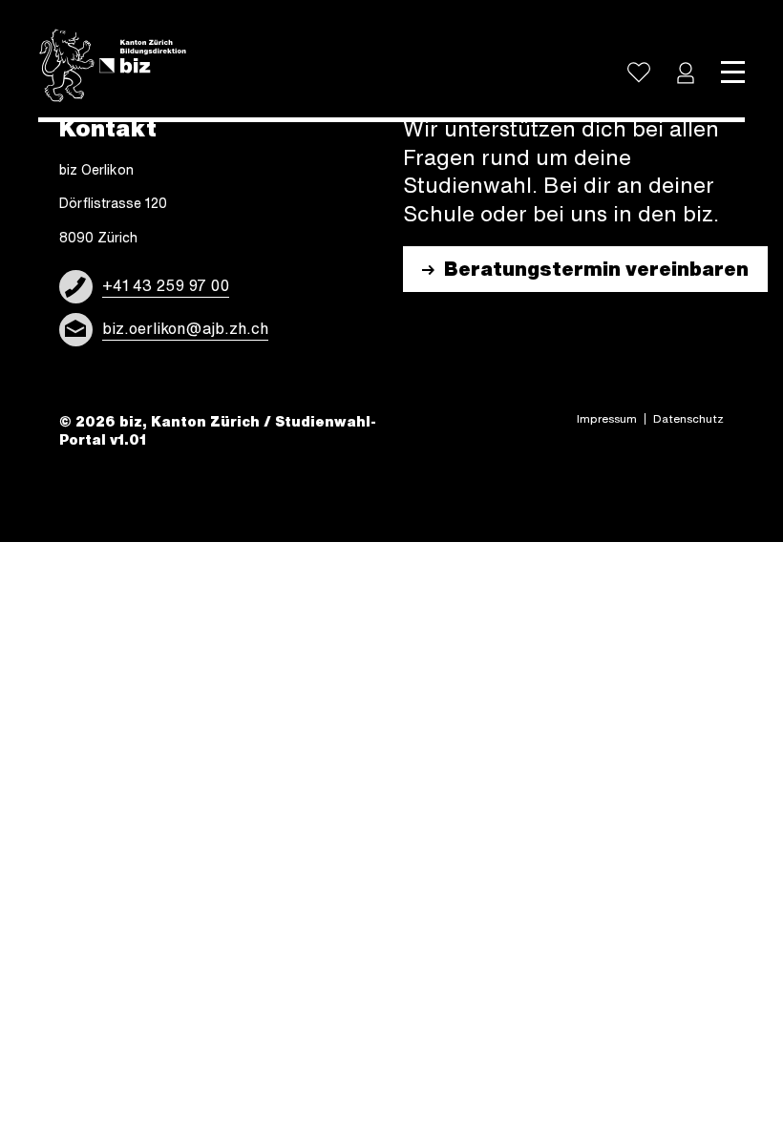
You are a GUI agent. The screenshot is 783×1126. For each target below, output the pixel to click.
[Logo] (112, 66)
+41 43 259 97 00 (165, 285)
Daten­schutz (688, 419)
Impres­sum (607, 419)
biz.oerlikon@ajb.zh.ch (185, 328)
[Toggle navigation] (733, 72)
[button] (685, 72)
